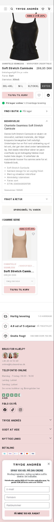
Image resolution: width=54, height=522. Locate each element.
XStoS (46, 86)
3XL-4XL (8, 86)
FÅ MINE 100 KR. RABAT (27, 513)
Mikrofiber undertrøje (39, 64)
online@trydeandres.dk (13, 364)
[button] (5, 9)
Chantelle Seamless (13, 64)
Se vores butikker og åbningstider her (21, 388)
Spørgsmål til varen (27, 209)
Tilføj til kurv (19, 289)
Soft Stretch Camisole (19, 271)
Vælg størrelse (13, 281)
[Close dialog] (49, 464)
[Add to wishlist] (39, 95)
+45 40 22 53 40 (10, 361)
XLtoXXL (33, 86)
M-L (20, 86)
